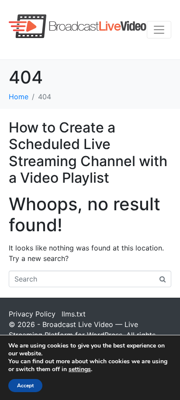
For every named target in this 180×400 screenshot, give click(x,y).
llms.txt (74, 314)
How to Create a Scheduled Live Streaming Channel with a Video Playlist (88, 152)
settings (80, 369)
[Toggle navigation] (159, 29)
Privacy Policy (32, 314)
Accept (25, 385)
